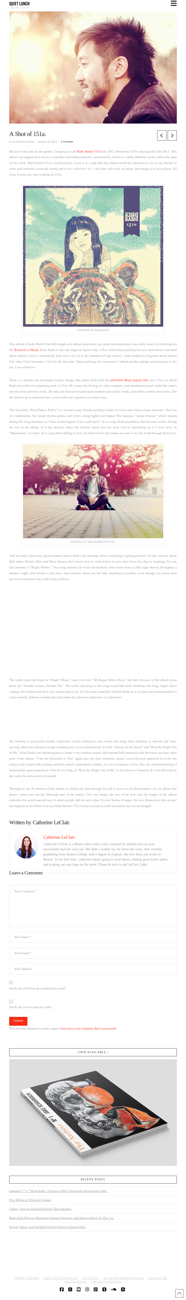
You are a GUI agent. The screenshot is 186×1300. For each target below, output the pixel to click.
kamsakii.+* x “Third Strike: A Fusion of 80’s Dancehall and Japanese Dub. (58, 1191)
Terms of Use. (158, 1278)
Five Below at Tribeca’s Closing (30, 1200)
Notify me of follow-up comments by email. (37, 988)
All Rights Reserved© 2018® (123, 1278)
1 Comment (67, 142)
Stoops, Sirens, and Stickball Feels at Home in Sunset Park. (47, 1227)
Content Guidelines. (106, 1281)
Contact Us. (90, 1278)
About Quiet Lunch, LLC (60, 1278)
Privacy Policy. (76, 1281)
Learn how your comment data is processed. (88, 1028)
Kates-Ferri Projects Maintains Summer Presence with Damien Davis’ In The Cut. (61, 1218)
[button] (174, 3)
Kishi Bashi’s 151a (89, 151)
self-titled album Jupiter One (129, 380)
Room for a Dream (26, 350)
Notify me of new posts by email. (30, 1007)
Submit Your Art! (27, 1278)
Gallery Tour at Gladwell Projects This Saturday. (40, 1209)
